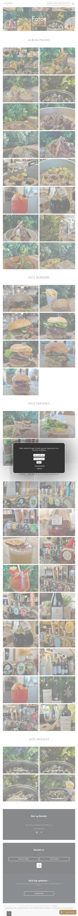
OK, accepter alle (39, 455)
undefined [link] (39, 468)
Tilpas (39, 462)
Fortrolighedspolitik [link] (40, 466)
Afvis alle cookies (39, 459)
